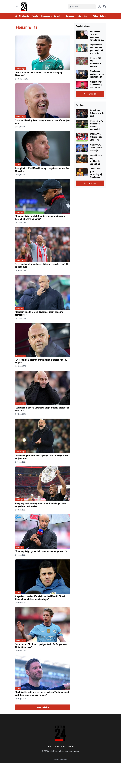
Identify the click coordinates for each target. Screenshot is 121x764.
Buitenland (58, 16)
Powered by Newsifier (60, 759)
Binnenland (45, 16)
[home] (16, 16)
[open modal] (104, 6)
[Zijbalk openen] (16, 6)
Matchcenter (24, 16)
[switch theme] (99, 6)
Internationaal (83, 16)
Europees (70, 16)
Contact (49, 746)
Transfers (35, 16)
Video (95, 16)
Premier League (20, 69)
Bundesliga (19, 212)
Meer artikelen (43, 707)
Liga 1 (18, 164)
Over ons (71, 746)
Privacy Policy (60, 746)
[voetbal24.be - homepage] (24, 6)
